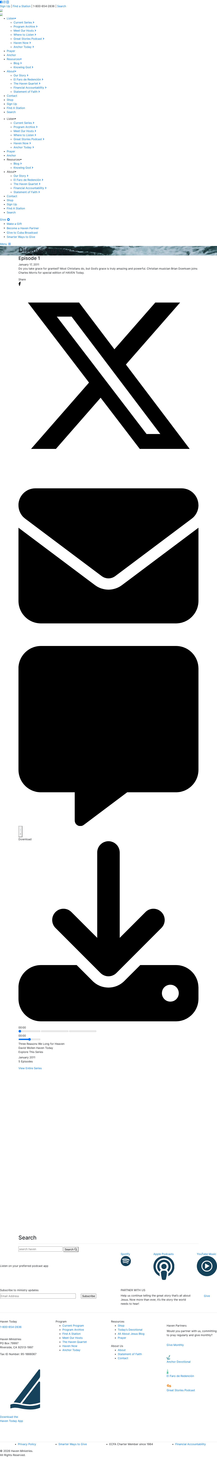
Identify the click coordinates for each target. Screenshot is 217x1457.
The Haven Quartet (26, 83)
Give (3, 219)
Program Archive (24, 26)
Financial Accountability (29, 87)
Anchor (11, 55)
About (11, 71)
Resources (13, 59)
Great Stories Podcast (28, 38)
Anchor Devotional (179, 1361)
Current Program (73, 1325)
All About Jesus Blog (131, 1333)
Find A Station (16, 108)
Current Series (23, 22)
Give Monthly (175, 1345)
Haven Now (21, 42)
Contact (12, 95)
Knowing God (22, 67)
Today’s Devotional (130, 1329)
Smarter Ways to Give (21, 237)
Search (61, 6)
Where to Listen (24, 34)
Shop (10, 99)
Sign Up (5, 6)
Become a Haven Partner (23, 228)
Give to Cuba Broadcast (22, 232)
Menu (4, 244)
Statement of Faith (25, 91)
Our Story (20, 75)
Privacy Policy (27, 1444)
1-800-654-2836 (11, 1327)
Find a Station (22, 6)
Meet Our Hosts (24, 30)
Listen (10, 18)
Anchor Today (23, 47)
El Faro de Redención (27, 79)
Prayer (11, 51)
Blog (16, 63)
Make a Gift (14, 223)
